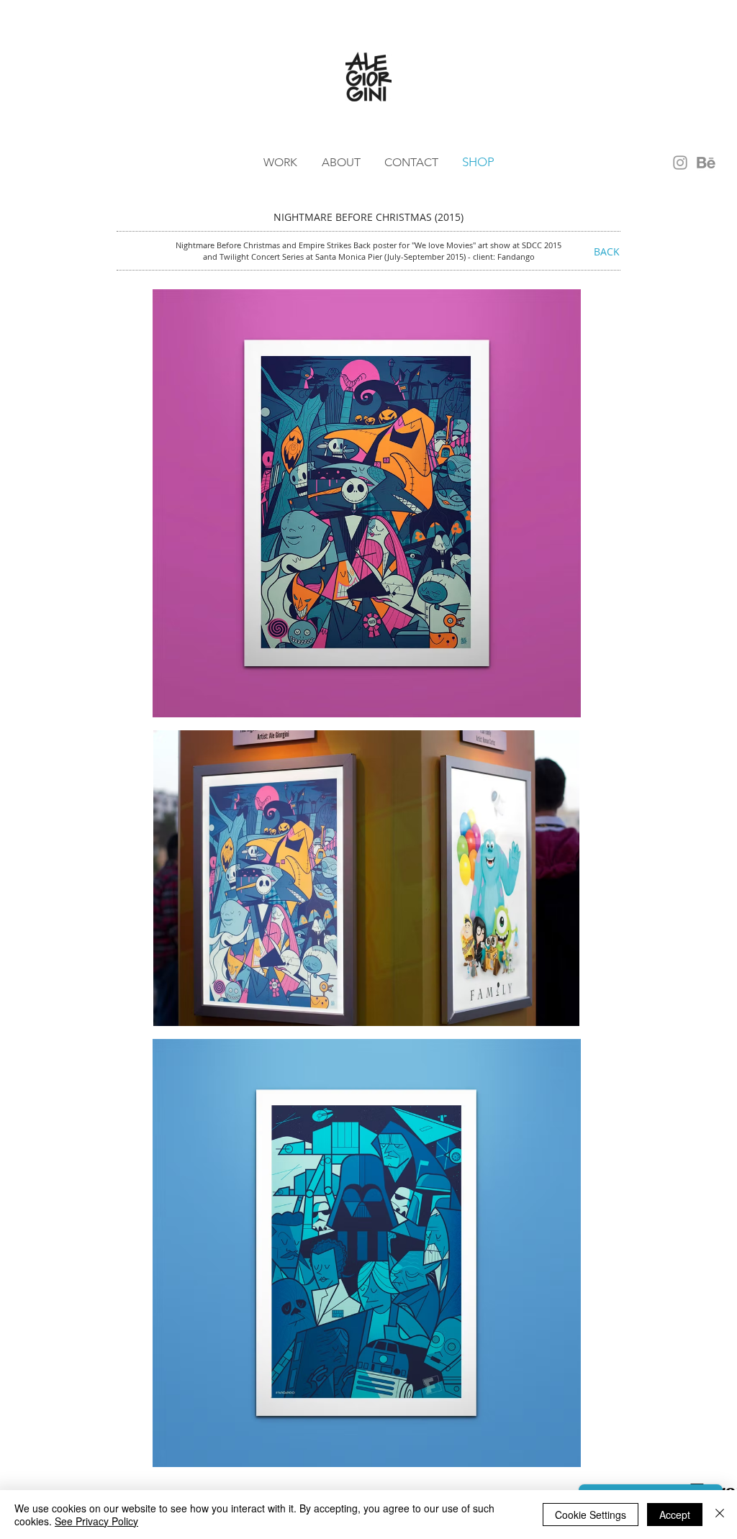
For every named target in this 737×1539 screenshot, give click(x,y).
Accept (674, 1514)
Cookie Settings (590, 1514)
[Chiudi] (719, 1514)
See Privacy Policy (96, 1521)
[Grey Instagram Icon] (680, 162)
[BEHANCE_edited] (706, 162)
